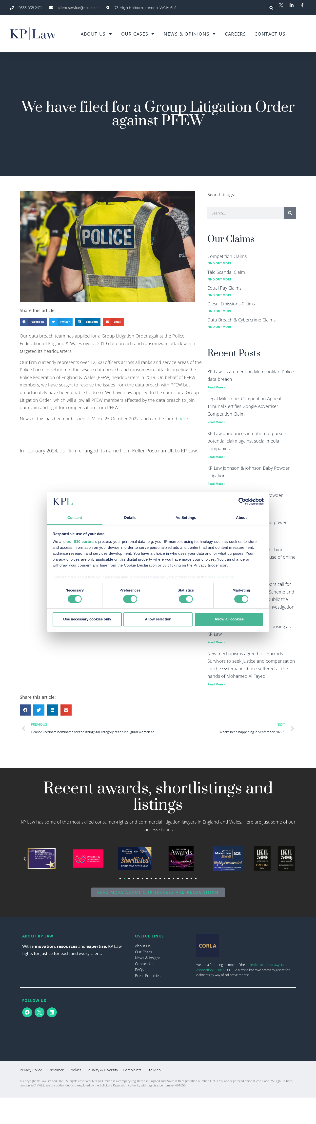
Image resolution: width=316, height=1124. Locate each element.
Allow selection (158, 619)
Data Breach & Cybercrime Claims (241, 320)
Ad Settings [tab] (186, 518)
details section (221, 577)
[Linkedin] (52, 1012)
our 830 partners (82, 542)
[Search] (290, 213)
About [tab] (241, 518)
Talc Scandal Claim (226, 272)
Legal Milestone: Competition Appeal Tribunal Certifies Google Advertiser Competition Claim (244, 406)
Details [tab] (130, 518)
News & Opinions (186, 34)
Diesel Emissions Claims (231, 304)
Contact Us (270, 34)
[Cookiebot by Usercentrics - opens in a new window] (242, 501)
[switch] (130, 599)
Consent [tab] (74, 518)
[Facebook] (27, 1012)
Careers (235, 34)
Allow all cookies (229, 619)
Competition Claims (227, 256)
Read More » (216, 387)
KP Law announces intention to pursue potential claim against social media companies (246, 440)
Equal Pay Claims (224, 288)
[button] (271, 8)
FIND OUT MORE (219, 263)
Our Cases (134, 34)
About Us (93, 34)
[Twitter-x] (39, 1012)
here (183, 419)
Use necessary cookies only (87, 619)
